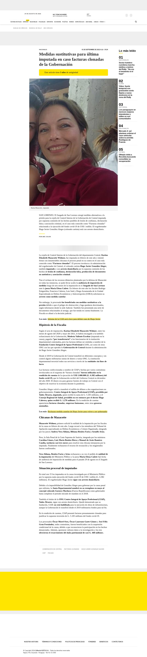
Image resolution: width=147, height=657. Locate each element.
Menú (135, 15)
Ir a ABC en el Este (30, 16)
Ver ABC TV (64, 15)
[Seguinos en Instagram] (121, 14)
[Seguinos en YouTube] (118, 14)
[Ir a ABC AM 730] (119, 21)
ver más (87, 15)
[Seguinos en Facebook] (111, 14)
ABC (17, 15)
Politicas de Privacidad (75, 641)
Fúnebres (92, 641)
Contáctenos (117, 641)
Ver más (128, 66)
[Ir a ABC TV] (113, 21)
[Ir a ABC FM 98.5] (129, 21)
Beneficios (103, 641)
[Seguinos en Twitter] (115, 14)
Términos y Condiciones (52, 641)
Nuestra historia (31, 641)
